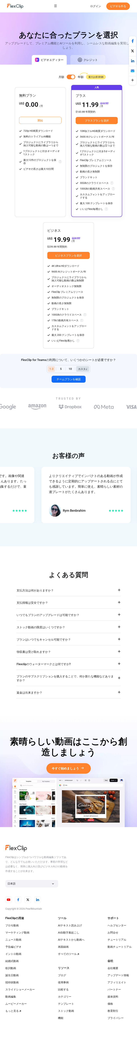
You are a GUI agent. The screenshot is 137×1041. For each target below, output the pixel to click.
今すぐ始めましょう (65, 768)
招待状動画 (12, 982)
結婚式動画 (12, 961)
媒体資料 (113, 996)
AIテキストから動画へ (71, 939)
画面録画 (63, 946)
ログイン (95, 6)
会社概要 (113, 968)
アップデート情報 (118, 975)
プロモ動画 (12, 925)
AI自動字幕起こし (68, 932)
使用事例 (63, 982)
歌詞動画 (10, 968)
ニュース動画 (13, 939)
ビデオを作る (118, 6)
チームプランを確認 (69, 379)
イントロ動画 (13, 954)
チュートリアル (117, 939)
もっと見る (12, 1011)
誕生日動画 (12, 975)
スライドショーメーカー (20, 989)
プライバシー (116, 1018)
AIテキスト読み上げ (70, 925)
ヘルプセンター (117, 925)
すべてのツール (67, 954)
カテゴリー (64, 996)
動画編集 (10, 996)
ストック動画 (66, 1011)
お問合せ (113, 932)
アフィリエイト (117, 982)
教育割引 (113, 1011)
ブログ (62, 975)
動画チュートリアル (120, 946)
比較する (63, 989)
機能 (60, 1018)
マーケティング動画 (17, 932)
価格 (110, 1003)
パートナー (114, 989)
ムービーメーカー (16, 1003)
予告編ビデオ (13, 946)
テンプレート (66, 1003)
